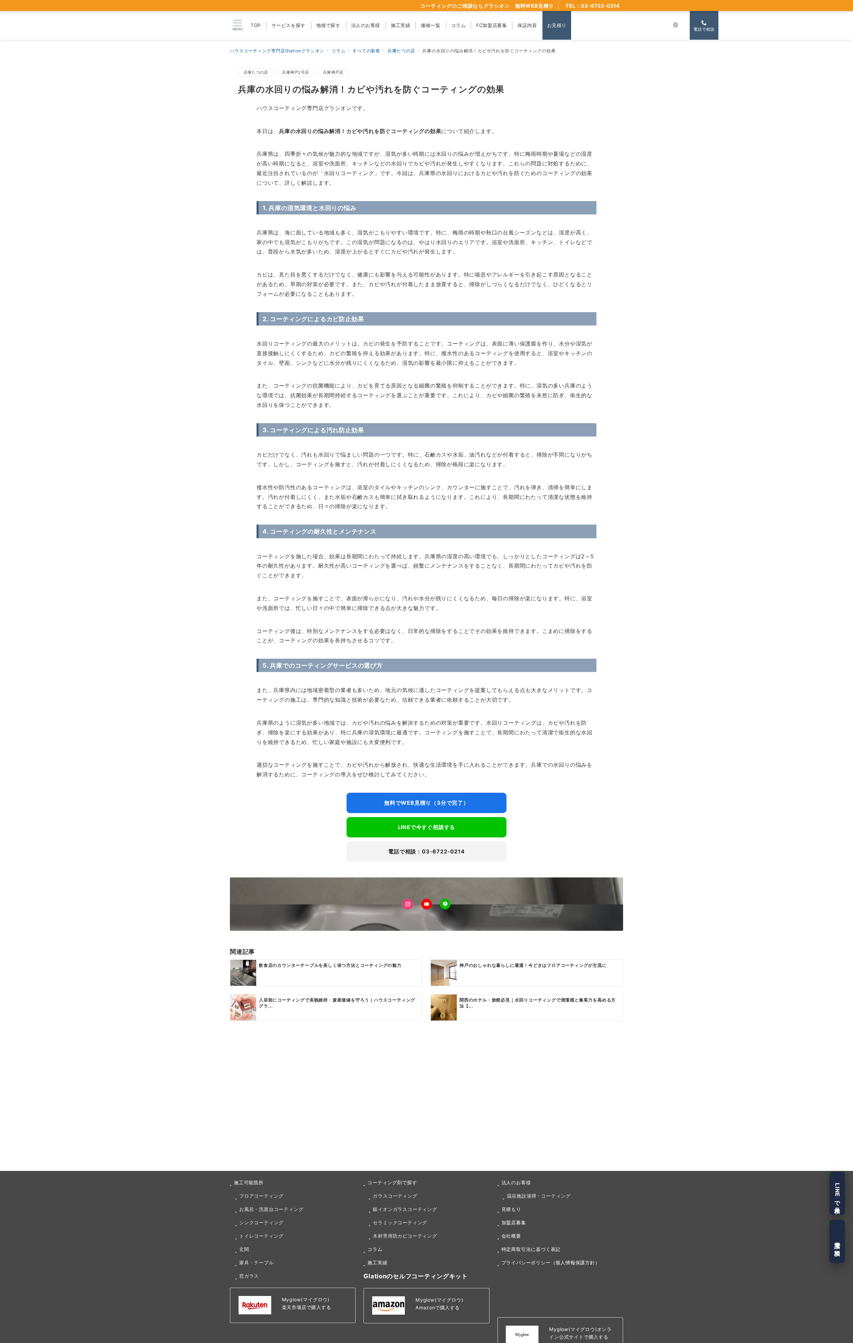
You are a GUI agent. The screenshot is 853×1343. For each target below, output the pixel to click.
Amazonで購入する (438, 1307)
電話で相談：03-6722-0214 (426, 851)
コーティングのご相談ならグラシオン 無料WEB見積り (487, 6)
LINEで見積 (837, 1193)
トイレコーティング (261, 1236)
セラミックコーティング (400, 1222)
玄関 (244, 1249)
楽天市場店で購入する (306, 1307)
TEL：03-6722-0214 (592, 6)
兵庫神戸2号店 (295, 72)
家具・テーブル (256, 1262)
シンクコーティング (261, 1222)
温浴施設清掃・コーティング (539, 1196)
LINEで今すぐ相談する (426, 827)
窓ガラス (249, 1276)
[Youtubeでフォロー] (426, 904)
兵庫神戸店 (333, 72)
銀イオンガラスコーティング (405, 1209)
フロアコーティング (261, 1196)
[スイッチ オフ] (675, 25)
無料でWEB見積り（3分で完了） (426, 802)
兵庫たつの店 (256, 72)
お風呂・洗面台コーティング (271, 1209)
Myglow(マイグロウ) (306, 1299)
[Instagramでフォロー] (408, 904)
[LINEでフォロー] (445, 904)
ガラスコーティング (395, 1196)
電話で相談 (837, 1241)
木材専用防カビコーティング (405, 1236)
